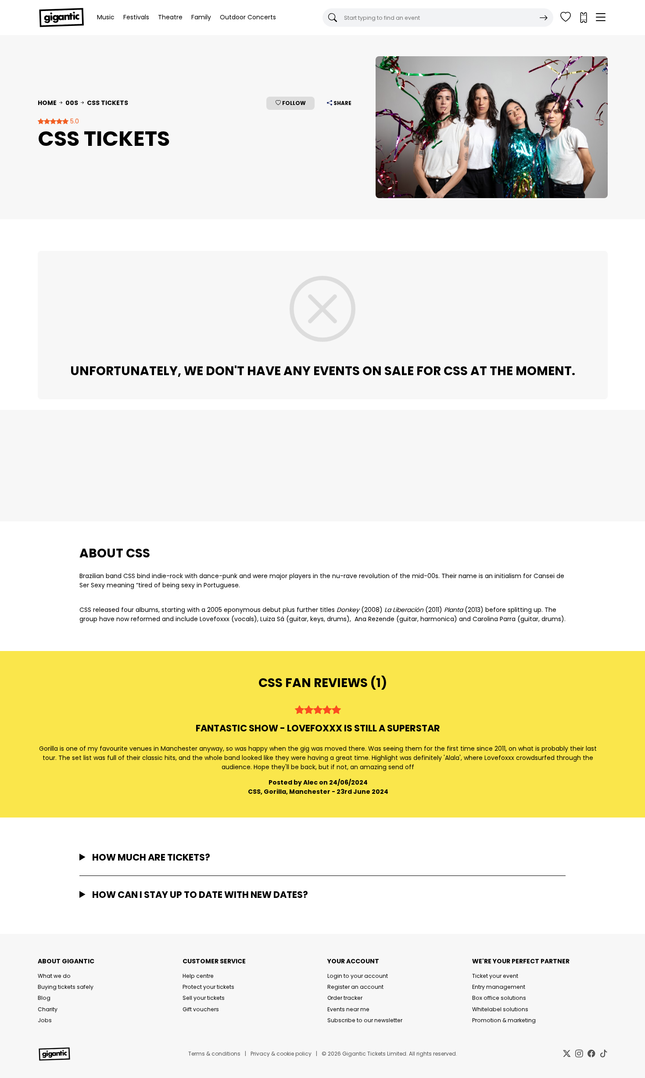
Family (201, 17)
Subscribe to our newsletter (364, 1020)
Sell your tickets (204, 998)
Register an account (355, 987)
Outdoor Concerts (248, 17)
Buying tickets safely (65, 987)
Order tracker (344, 998)
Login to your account (357, 976)
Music (106, 17)
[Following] (565, 17)
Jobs (45, 1020)
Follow (293, 103)
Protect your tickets (208, 987)
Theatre (170, 17)
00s (71, 102)
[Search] (544, 18)
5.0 (73, 121)
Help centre (198, 976)
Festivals (136, 17)
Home (47, 102)
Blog (44, 998)
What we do (54, 976)
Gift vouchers (201, 1009)
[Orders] (583, 17)
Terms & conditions (214, 1053)
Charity (47, 1009)
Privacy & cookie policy (281, 1053)
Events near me (348, 1009)
